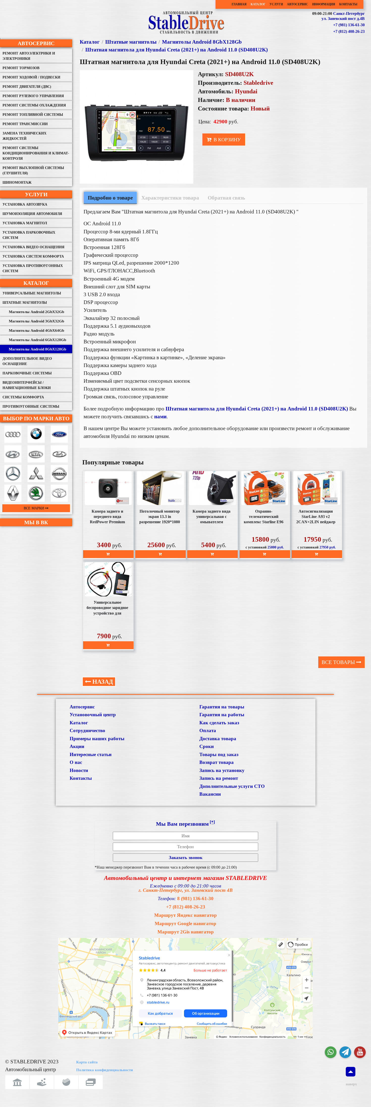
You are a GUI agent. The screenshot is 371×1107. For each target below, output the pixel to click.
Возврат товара (216, 762)
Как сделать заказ (219, 722)
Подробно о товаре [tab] (110, 198)
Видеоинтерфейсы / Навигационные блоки (27, 385)
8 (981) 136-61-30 (195, 898)
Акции (77, 746)
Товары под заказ (218, 754)
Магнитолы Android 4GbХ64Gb (36, 330)
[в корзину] (108, 554)
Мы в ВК (36, 522)
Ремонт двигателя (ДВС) (27, 87)
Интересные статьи (91, 754)
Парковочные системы (27, 373)
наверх (350, 1084)
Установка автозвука (25, 204)
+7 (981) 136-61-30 (349, 25)
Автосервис (297, 4)
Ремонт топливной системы (33, 115)
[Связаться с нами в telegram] (345, 1052)
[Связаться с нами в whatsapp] (331, 1052)
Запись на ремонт (218, 778)
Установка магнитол (25, 223)
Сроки (206, 746)
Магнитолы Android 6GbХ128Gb (37, 340)
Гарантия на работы (221, 714)
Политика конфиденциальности (104, 1070)
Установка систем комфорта (33, 256)
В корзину (226, 139)
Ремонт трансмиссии (25, 124)
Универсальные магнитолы (32, 293)
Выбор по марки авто (36, 418)
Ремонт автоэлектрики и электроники (29, 56)
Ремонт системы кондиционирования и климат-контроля (36, 153)
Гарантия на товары (221, 706)
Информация (323, 4)
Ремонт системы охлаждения (34, 105)
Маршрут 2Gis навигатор (185, 931)
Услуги (276, 4)
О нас (76, 762)
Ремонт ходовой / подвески (31, 77)
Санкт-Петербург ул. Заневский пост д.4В (343, 16)
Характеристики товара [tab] (170, 198)
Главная (239, 4)
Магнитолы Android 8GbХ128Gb (37, 349)
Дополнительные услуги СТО (232, 786)
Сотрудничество (87, 730)
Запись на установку (222, 770)
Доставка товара (217, 738)
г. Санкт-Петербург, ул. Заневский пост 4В (186, 890)
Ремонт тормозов (21, 68)
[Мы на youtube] (360, 1052)
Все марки (34, 508)
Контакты (348, 4)
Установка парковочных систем (29, 235)
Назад (102, 681)
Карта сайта (87, 1062)
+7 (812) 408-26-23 (349, 31)
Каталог (258, 4)
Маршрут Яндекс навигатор (185, 915)
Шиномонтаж (17, 182)
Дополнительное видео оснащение (27, 361)
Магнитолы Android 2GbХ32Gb (36, 312)
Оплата (207, 730)
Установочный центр (93, 714)
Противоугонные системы (31, 406)
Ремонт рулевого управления (33, 96)
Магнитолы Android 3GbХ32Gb (36, 321)
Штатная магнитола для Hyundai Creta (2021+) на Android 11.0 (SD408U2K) (176, 49)
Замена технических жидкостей (24, 136)
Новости (79, 770)
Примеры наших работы (97, 738)
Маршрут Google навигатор (185, 923)
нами (160, 416)
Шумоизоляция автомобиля (32, 214)
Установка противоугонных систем (33, 268)
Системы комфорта (23, 397)
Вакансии (210, 794)
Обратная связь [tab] (226, 198)
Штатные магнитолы (25, 303)
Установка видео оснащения (33, 247)
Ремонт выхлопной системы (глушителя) (33, 170)
